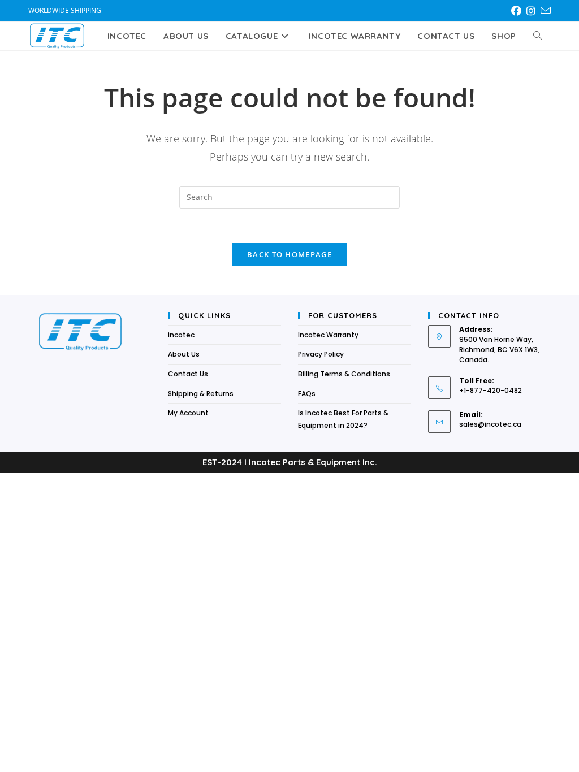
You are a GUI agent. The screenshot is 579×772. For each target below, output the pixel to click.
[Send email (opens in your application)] (545, 10)
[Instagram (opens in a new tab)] (533, 10)
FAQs (307, 393)
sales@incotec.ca (490, 424)
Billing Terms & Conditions (344, 374)
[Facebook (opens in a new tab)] (518, 10)
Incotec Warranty (328, 335)
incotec (181, 335)
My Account (188, 413)
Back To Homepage (289, 254)
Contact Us (188, 374)
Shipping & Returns (201, 393)
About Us (184, 354)
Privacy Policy (321, 354)
